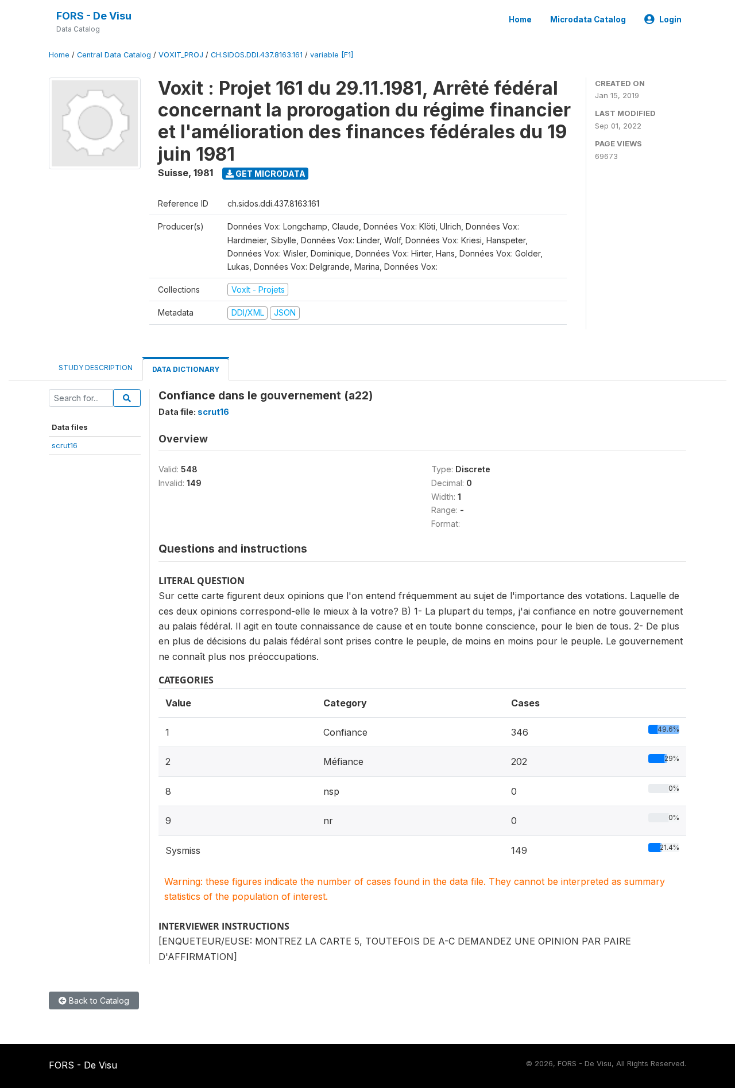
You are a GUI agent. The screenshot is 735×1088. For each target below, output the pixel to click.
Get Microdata (269, 173)
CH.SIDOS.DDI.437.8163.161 (257, 54)
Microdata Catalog (588, 19)
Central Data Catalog (114, 54)
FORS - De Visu (93, 16)
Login (670, 19)
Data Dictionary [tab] (185, 369)
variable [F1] (331, 54)
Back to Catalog (98, 1000)
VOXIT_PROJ (180, 54)
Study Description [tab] (96, 367)
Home (520, 19)
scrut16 (65, 445)
